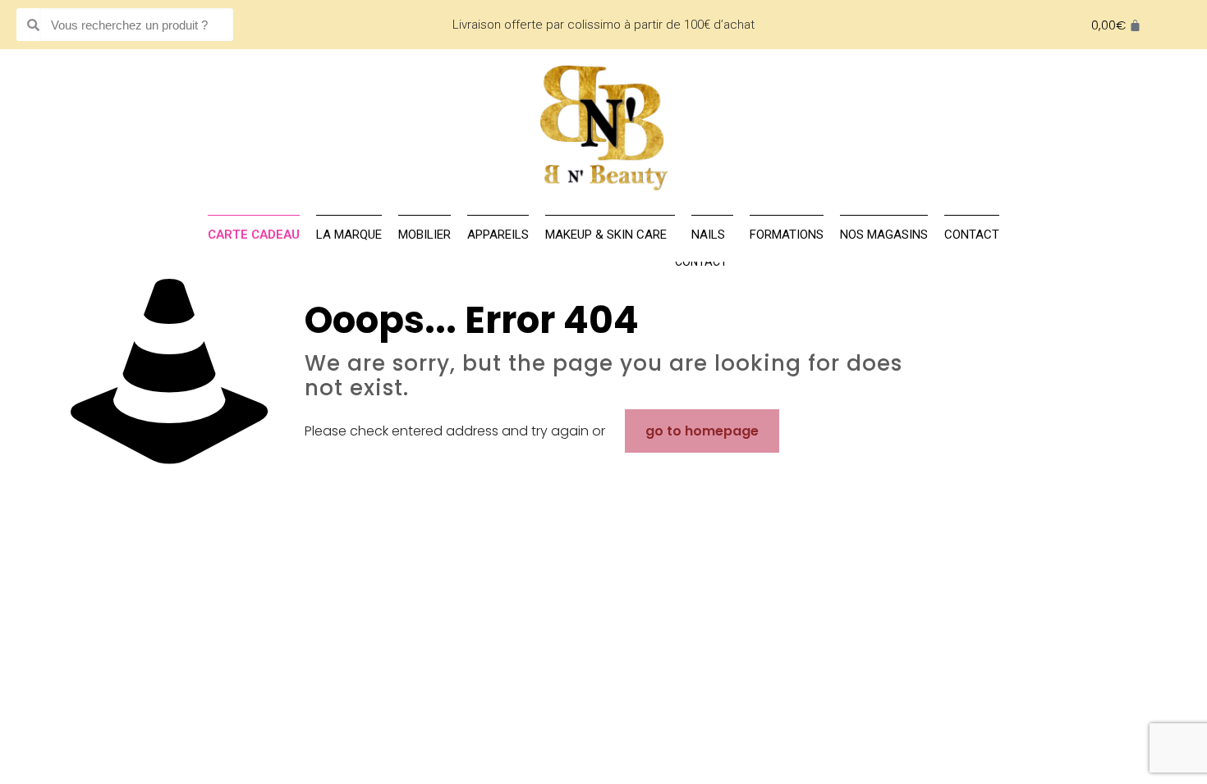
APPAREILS (498, 234)
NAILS (708, 234)
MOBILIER (424, 234)
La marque (349, 234)
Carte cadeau (254, 234)
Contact (701, 261)
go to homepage (702, 431)
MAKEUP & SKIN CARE (606, 234)
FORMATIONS (787, 234)
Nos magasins (884, 234)
